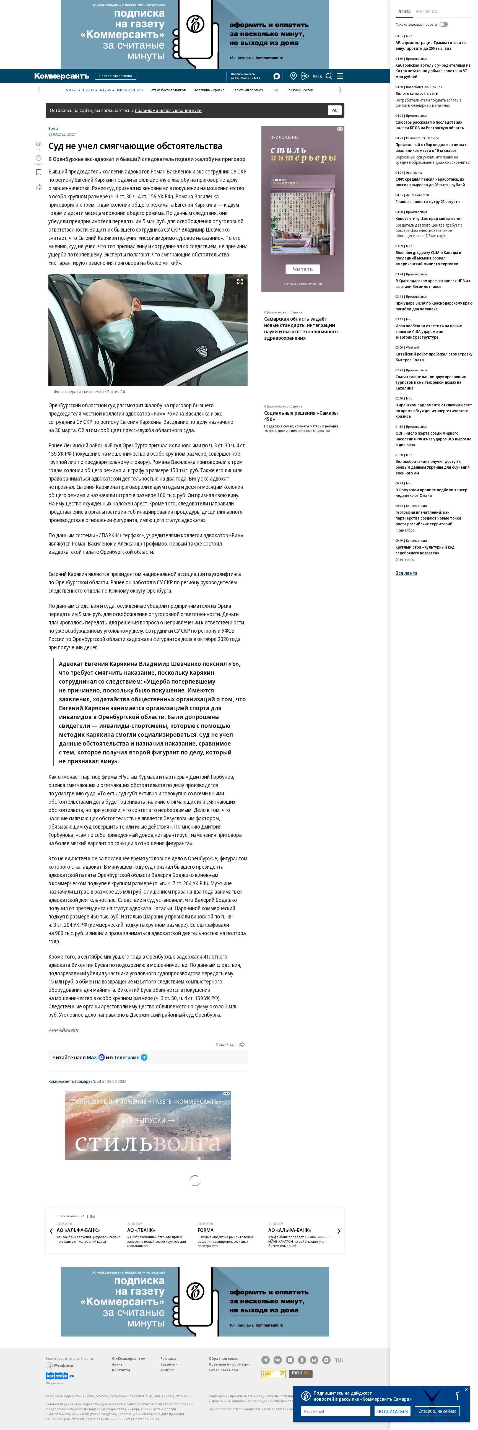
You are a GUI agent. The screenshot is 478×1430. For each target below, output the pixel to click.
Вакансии (169, 1364)
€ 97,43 (88, 89)
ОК (334, 110)
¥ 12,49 (105, 89)
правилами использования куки (168, 110)
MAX (92, 1057)
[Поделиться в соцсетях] (38, 187)
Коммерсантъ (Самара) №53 (74, 1081)
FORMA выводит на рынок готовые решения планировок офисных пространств (226, 1241)
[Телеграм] (265, 1360)
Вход (317, 76)
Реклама (168, 1358)
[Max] (326, 1360)
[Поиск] (329, 76)
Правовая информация (230, 1364)
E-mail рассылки (223, 1369)
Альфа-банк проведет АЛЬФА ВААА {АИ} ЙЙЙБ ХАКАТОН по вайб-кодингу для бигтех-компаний (300, 1241)
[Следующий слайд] (338, 1231)
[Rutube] (314, 1360)
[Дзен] (290, 1360)
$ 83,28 (71, 89)
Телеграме (126, 1057)
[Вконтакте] (278, 1360)
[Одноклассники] (302, 1360)
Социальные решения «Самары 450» (301, 415)
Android (167, 1369)
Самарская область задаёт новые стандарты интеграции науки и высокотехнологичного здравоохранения (301, 328)
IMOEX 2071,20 (128, 89)
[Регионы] (294, 76)
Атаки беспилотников (168, 89)
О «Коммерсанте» (128, 1358)
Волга (53, 128)
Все (92, 1216)
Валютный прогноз (247, 89)
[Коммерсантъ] (62, 76)
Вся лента (406, 573)
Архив (117, 1364)
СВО (274, 89)
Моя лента (426, 11)
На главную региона (115, 75)
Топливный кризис (209, 89)
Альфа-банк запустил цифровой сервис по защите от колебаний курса (88, 1239)
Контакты (121, 1369)
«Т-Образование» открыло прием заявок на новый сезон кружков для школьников (156, 1241)
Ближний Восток (300, 89)
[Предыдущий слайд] (51, 1231)
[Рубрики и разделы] (340, 76)
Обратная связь (223, 1358)
